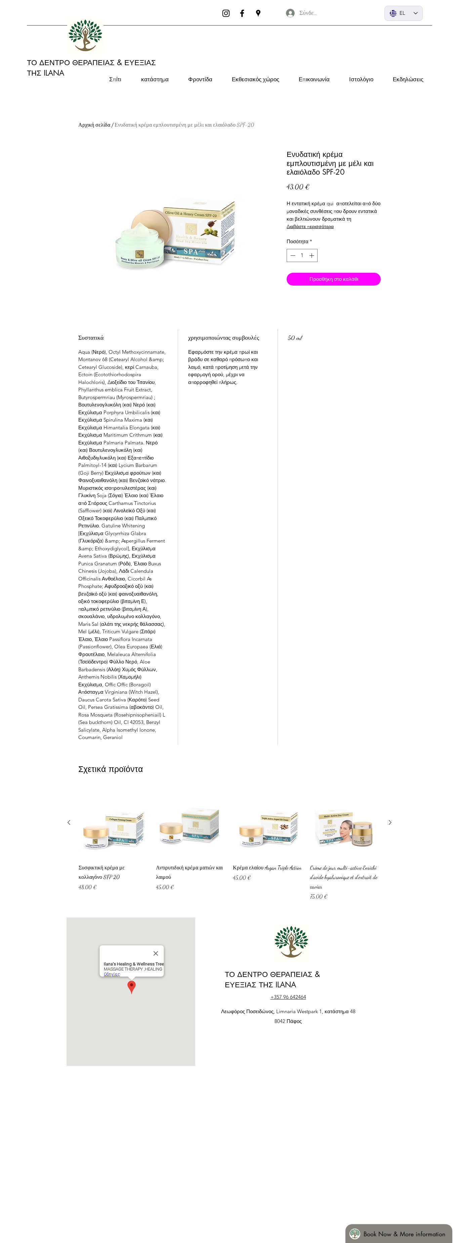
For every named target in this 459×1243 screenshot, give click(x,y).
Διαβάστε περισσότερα (310, 226)
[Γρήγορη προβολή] (114, 822)
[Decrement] (292, 255)
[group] (229, 849)
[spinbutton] (302, 255)
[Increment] (312, 255)
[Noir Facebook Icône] (242, 13)
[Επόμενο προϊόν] (390, 822)
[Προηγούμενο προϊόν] (69, 822)
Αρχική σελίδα (94, 125)
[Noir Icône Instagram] (226, 13)
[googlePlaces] (258, 13)
